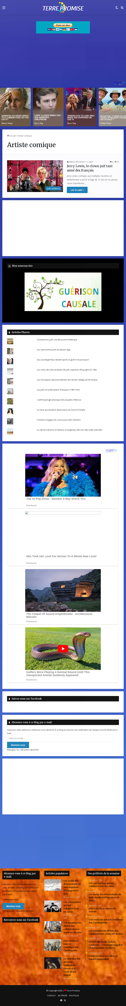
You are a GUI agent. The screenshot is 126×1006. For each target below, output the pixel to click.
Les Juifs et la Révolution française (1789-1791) (58, 389)
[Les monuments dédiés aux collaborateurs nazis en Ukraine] (52, 927)
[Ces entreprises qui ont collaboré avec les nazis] (52, 906)
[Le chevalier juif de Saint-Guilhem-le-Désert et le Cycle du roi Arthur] (52, 963)
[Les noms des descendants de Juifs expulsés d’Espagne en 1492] (52, 885)
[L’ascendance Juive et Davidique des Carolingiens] (52, 945)
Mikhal (72, 162)
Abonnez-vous (18, 745)
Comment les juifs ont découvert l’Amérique (57, 339)
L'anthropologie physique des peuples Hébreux (59, 399)
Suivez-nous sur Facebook (27, 698)
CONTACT (51, 995)
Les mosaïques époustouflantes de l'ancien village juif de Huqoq (67, 379)
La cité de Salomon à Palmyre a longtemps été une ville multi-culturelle (69, 429)
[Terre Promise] (63, 7)
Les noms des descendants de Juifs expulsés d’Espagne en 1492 (67, 369)
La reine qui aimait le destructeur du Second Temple (61, 409)
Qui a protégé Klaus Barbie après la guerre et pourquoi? (63, 359)
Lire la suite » (77, 189)
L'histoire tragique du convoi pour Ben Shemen (59, 419)
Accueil (12, 135)
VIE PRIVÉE (62, 995)
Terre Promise (73, 990)
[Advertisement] (63, 58)
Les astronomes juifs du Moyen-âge (53, 349)
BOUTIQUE (74, 995)
